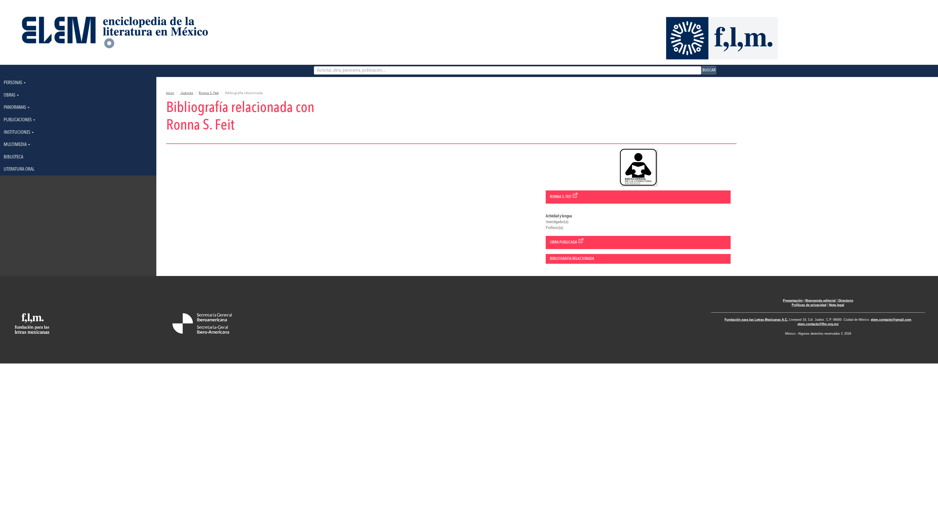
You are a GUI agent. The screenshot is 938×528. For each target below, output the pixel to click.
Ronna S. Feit (209, 93)
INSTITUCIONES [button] (17, 132)
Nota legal (836, 305)
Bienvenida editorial (820, 300)
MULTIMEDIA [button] (16, 144)
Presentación (793, 300)
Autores (186, 93)
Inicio (170, 93)
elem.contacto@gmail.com (891, 319)
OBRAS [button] (10, 95)
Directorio (845, 300)
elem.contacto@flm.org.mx (818, 324)
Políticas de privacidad (809, 305)
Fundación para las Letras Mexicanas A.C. (756, 319)
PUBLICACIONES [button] (18, 120)
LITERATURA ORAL (19, 169)
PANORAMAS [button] (15, 107)
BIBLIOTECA (13, 157)
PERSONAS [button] (13, 82)
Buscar (709, 70)
